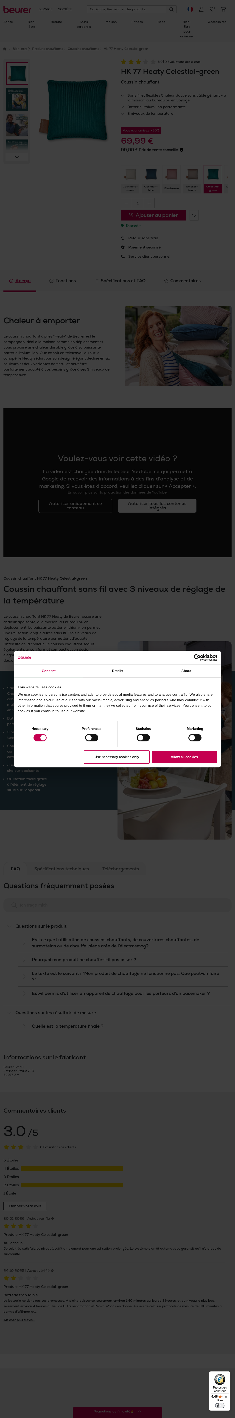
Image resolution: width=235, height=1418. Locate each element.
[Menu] (227, 1374)
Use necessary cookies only (117, 757)
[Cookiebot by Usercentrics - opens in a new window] (197, 657)
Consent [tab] (49, 671)
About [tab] (186, 671)
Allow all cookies (184, 757)
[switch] (91, 737)
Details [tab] (117, 671)
